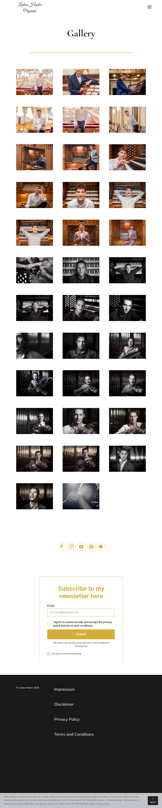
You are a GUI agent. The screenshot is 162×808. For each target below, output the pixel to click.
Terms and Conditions (74, 734)
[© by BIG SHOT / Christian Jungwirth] (34, 271)
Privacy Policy (67, 719)
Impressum (64, 689)
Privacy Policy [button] (103, 803)
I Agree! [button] (153, 800)
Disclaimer (64, 704)
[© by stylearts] (34, 83)
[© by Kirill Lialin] (34, 158)
